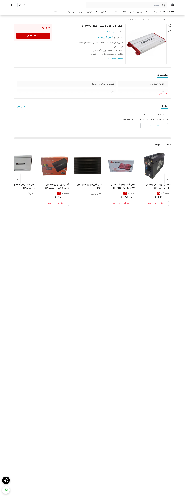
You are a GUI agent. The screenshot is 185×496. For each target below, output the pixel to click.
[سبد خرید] (12, 5)
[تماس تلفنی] (6, 480)
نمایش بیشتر (165, 94)
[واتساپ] (6, 490)
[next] (17, 178)
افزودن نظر (22, 106)
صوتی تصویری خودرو (150, 19)
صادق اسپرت (166, 19)
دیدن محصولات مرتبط (33, 36)
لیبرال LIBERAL (111, 32)
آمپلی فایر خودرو (133, 19)
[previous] (168, 178)
